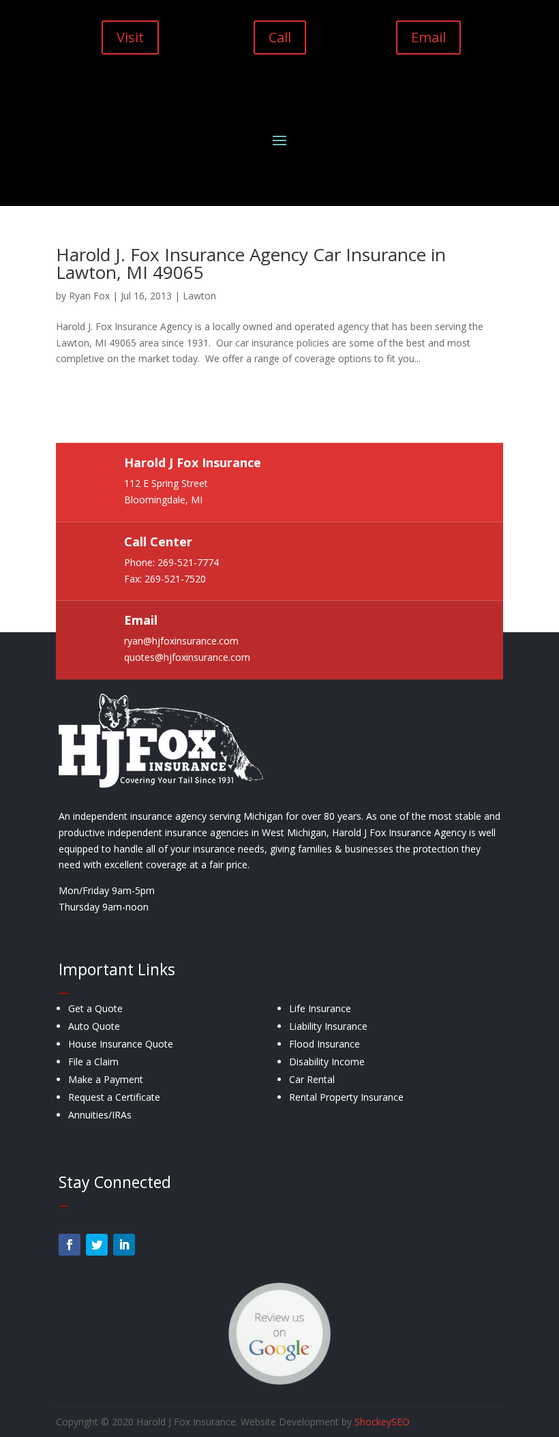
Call (280, 37)
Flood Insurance (324, 1043)
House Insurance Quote (120, 1043)
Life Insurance (320, 1008)
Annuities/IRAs (100, 1114)
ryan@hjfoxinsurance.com (181, 641)
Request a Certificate (114, 1097)
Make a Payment (105, 1079)
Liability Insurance (328, 1026)
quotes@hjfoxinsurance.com (187, 657)
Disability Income (327, 1061)
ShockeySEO (382, 1421)
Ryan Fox (89, 295)
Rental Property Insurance (346, 1097)
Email (428, 37)
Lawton (199, 295)
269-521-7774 (188, 562)
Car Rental (312, 1079)
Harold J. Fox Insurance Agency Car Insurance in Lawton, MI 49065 (251, 263)
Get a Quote (95, 1008)
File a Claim (93, 1061)
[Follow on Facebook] (69, 1245)
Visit (130, 37)
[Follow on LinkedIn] (124, 1245)
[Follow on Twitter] (97, 1245)
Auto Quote (94, 1026)
